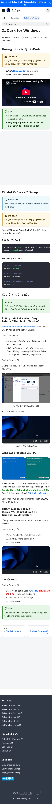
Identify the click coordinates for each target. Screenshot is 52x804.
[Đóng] (50, 3)
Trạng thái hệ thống (11, 772)
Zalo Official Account (11, 739)
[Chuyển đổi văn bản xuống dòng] (43, 247)
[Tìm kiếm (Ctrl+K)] (48, 10)
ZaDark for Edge (9, 721)
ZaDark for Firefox (10, 725)
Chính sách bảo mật (11, 768)
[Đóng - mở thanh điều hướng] (4, 10)
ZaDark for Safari (10, 717)
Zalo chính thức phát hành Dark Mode (19, 326)
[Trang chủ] (4, 18)
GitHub (5, 750)
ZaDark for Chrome (11, 713)
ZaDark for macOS (10, 709)
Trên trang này (10, 24)
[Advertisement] (26, 158)
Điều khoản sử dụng (11, 765)
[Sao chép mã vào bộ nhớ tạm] (47, 247)
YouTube (6, 747)
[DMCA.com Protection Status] (8, 779)
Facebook (6, 743)
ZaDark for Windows (11, 705)
